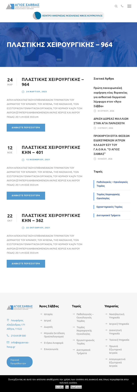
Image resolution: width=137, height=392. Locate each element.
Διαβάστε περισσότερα (26, 127)
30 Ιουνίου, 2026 (106, 111)
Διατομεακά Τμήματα (108, 215)
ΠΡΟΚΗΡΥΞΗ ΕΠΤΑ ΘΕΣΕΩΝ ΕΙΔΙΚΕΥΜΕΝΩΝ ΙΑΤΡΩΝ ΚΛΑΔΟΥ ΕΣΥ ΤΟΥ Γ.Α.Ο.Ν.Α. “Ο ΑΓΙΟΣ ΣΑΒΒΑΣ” (112, 145)
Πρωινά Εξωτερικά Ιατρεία (115, 349)
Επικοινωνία (51, 349)
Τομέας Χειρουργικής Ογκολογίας (108, 196)
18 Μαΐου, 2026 (105, 159)
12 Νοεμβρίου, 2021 (38, 159)
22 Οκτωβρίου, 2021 (38, 227)
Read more (76, 387)
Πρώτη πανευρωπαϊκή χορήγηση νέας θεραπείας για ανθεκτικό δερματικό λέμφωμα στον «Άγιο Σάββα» (110, 97)
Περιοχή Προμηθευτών (18, 361)
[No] (132, 383)
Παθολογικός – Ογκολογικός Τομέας (112, 184)
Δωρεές (48, 326)
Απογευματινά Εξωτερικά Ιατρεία (117, 362)
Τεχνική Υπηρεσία (119, 339)
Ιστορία (48, 314)
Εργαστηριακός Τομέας (109, 206)
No (67, 387)
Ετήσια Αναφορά (53, 342)
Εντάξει (59, 387)
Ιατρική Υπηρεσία (119, 323)
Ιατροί (47, 320)
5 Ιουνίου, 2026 (105, 128)
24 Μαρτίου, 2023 (36, 91)
